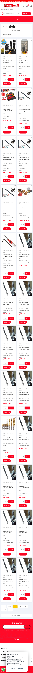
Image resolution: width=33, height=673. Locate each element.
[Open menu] (2, 6)
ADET (11, 79)
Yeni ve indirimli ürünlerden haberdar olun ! (16, 630)
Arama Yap (27, 13)
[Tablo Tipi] (13, 26)
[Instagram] (15, 639)
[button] (5, 26)
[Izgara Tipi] (10, 26)
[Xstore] (11, 5)
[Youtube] (18, 639)
